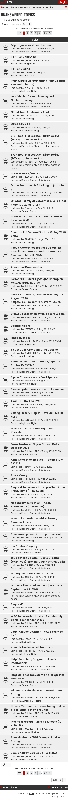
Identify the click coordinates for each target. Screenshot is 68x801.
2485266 (29, 666)
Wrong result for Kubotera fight (32, 573)
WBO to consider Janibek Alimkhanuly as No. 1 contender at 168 (36, 618)
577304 (28, 103)
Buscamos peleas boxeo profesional (36, 534)
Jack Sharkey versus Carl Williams (34, 753)
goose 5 (29, 60)
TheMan (29, 72)
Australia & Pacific (31, 552)
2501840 (29, 565)
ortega (28, 607)
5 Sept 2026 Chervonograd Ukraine (34, 349)
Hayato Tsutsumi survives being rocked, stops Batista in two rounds (38, 708)
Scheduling (27, 118)
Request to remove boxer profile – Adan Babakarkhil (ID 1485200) (38, 489)
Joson (28, 638)
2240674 (29, 48)
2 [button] (27, 33)
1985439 (29, 728)
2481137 (28, 744)
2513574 (29, 258)
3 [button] (31, 33)
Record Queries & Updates (35, 51)
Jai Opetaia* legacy (24, 546)
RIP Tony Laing (20, 69)
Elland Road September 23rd (30, 112)
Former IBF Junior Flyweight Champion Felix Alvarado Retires (37, 280)
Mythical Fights (29, 91)
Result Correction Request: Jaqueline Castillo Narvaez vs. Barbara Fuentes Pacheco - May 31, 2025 (36, 251)
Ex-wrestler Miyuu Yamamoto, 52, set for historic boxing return (38, 202)
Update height (20, 326)
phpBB (31, 793)
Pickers (28, 208)
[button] (19, 33)
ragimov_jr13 (32, 368)
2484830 (29, 682)
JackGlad (30, 115)
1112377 (28, 392)
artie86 (28, 525)
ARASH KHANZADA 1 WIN (26, 401)
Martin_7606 (31, 341)
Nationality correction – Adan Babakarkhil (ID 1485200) (31, 504)
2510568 (29, 329)
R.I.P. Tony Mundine (24, 57)
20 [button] (45, 33)
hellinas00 (30, 420)
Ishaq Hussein (20, 337)
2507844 (29, 404)
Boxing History (29, 63)
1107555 (29, 143)
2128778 (29, 87)
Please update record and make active (37, 389)
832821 (28, 223)
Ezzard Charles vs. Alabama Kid (32, 647)
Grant (28, 549)
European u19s (20, 124)
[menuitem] (66, 7)
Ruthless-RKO (32, 286)
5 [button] (39, 33)
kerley (28, 466)
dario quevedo (33, 537)
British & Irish (28, 75)
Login (63, 2)
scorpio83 (30, 650)
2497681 (29, 435)
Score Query (19, 475)
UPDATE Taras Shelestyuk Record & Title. (38, 314)
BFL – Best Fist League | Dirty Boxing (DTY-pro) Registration (35, 137)
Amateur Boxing (30, 130)
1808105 (29, 576)
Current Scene (29, 211)
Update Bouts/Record (25, 173)
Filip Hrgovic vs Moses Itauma (31, 45)
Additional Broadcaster (26, 267)
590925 (29, 239)
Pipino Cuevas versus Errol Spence (34, 377)
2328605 (29, 176)
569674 (29, 494)
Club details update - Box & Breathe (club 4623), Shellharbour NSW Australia (38, 559)
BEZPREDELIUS (32, 305)
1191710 (28, 127)
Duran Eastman (33, 192)
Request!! (17, 604)
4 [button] (35, 33)
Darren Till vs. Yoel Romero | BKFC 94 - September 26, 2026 (37, 587)
